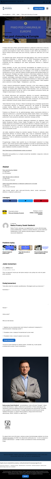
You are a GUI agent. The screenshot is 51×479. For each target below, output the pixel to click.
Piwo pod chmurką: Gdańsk (10, 170)
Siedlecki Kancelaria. (8, 438)
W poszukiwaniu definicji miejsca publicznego (41, 252)
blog (4, 190)
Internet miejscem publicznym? (7, 252)
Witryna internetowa (8, 320)
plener (32, 190)
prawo (36, 190)
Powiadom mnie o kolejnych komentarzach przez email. (19, 332)
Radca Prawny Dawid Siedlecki (13, 40)
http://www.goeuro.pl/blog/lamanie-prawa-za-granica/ (17, 150)
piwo (17, 190)
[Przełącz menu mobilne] (47, 8)
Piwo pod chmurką (7, 32)
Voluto (29, 456)
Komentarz (6, 289)
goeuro (13, 190)
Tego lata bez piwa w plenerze (11, 176)
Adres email (6, 314)
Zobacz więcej (39, 8)
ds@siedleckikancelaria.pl (9, 1)
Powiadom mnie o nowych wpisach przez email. (17, 336)
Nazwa (5, 307)
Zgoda (25, 476)
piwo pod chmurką (25, 190)
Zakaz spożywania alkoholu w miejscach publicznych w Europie (20, 183)
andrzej (8, 267)
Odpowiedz (6, 276)
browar (8, 190)
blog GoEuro (30, 57)
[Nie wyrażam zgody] (49, 474)
